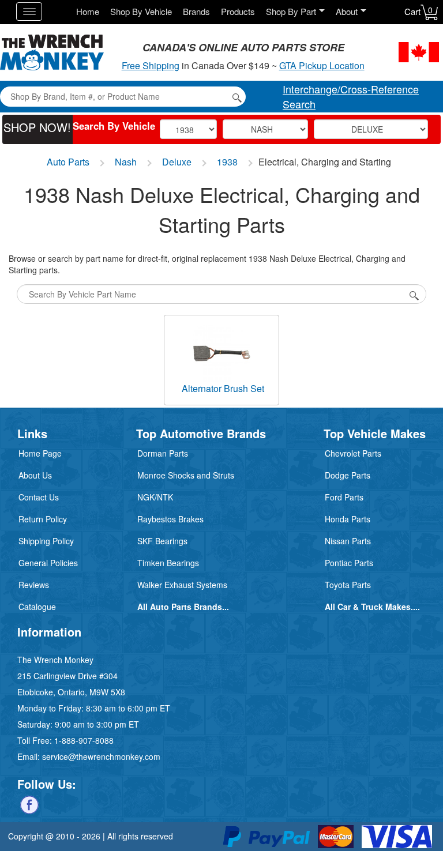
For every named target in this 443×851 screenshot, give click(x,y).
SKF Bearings (162, 541)
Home (87, 11)
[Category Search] (414, 294)
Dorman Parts (162, 453)
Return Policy (42, 519)
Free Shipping (150, 65)
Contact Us (38, 497)
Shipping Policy (46, 541)
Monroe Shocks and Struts (185, 475)
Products (238, 11)
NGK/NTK (155, 497)
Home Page (40, 453)
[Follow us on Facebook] (29, 803)
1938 (227, 161)
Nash (126, 161)
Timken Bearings (168, 562)
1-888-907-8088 (84, 740)
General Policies (48, 562)
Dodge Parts (347, 475)
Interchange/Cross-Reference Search (351, 96)
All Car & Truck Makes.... (372, 606)
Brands (196, 11)
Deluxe (177, 161)
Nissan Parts (348, 541)
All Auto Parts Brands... (183, 606)
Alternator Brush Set (223, 388)
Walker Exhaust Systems (182, 584)
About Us (35, 475)
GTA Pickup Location (322, 65)
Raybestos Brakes (170, 519)
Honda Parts (347, 519)
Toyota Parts (348, 584)
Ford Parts (344, 497)
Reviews (33, 584)
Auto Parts (68, 161)
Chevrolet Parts (353, 453)
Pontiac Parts (349, 562)
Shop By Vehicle (141, 11)
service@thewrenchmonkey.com (101, 756)
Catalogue (37, 606)
